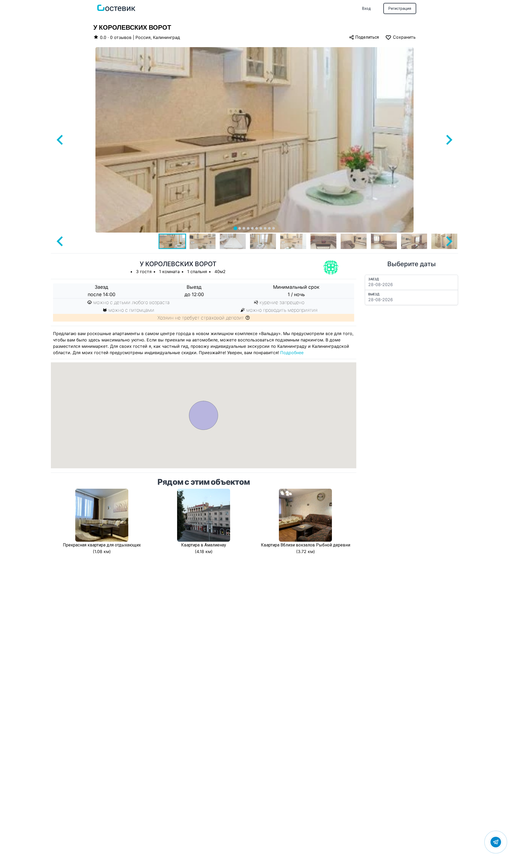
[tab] (235, 228)
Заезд (373, 279)
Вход (366, 8)
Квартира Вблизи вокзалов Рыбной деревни (305, 545)
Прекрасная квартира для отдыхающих (102, 545)
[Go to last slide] (60, 140)
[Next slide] (448, 140)
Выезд (373, 294)
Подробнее (292, 352)
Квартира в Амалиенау (203, 545)
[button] (172, 241)
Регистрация (399, 8)
